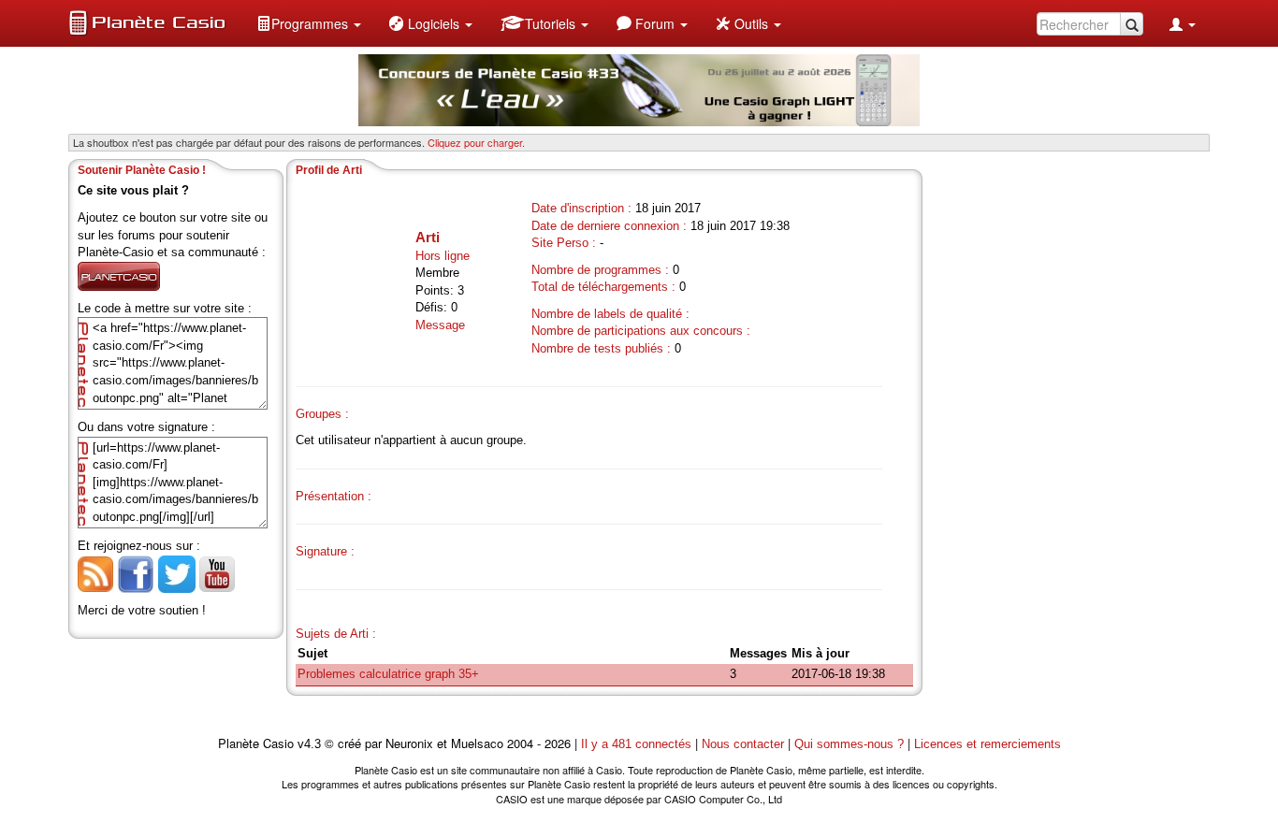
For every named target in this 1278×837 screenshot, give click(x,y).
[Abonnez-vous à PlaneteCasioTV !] (217, 573)
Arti (427, 237)
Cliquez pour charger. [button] (476, 142)
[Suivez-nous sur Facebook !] (135, 573)
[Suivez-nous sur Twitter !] (177, 573)
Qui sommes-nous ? (849, 744)
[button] (308, 23)
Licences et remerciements (987, 744)
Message (440, 325)
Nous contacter (743, 744)
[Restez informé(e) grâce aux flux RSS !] (95, 573)
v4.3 (309, 744)
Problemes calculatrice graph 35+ (388, 674)
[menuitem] (308, 23)
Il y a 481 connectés (638, 744)
